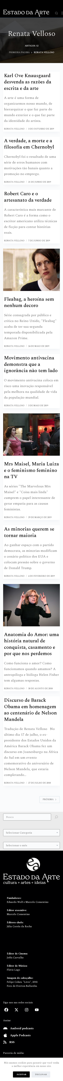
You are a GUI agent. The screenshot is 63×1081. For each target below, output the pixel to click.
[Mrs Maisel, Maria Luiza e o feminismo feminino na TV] (31, 434)
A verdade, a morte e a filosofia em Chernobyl (29, 144)
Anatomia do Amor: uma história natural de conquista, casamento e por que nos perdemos (31, 644)
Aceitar (21, 1074)
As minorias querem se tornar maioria (29, 532)
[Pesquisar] (56, 13)
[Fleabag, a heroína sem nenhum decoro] (31, 270)
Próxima (48, 799)
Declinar (41, 1074)
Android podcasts (22, 1028)
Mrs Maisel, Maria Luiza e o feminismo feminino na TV (31, 470)
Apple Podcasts (20, 1035)
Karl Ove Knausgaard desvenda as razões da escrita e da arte (27, 82)
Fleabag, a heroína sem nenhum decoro (29, 302)
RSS (12, 1042)
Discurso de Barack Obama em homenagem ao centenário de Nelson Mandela (30, 710)
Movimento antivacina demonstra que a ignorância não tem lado (31, 364)
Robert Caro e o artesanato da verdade (28, 197)
